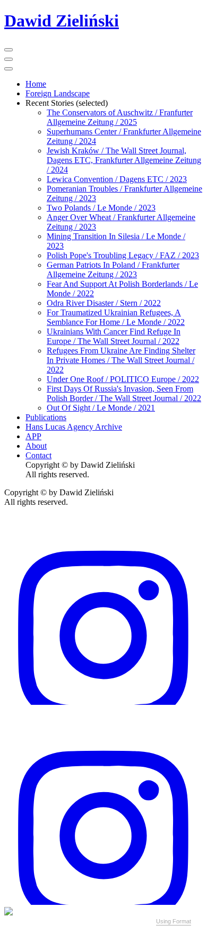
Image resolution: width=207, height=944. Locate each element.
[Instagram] (103, 701)
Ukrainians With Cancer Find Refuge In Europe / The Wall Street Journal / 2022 (113, 336)
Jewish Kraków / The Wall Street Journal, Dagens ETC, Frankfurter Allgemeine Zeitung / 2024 (124, 160)
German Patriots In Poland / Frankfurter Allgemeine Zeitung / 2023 (113, 269)
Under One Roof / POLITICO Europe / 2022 (123, 379)
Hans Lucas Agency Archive (73, 426)
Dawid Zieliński (61, 20)
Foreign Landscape (57, 93)
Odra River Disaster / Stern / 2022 (104, 302)
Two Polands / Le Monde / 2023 (101, 207)
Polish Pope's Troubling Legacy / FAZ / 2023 (123, 255)
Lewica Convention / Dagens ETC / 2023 (117, 179)
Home (35, 83)
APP (33, 436)
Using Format (173, 921)
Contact (38, 455)
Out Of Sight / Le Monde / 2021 (101, 407)
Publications (45, 417)
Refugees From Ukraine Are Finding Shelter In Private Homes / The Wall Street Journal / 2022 (121, 360)
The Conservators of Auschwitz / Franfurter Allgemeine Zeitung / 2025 (120, 117)
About (36, 445)
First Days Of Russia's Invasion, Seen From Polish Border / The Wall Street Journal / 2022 (124, 393)
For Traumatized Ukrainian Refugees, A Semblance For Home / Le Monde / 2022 (116, 317)
